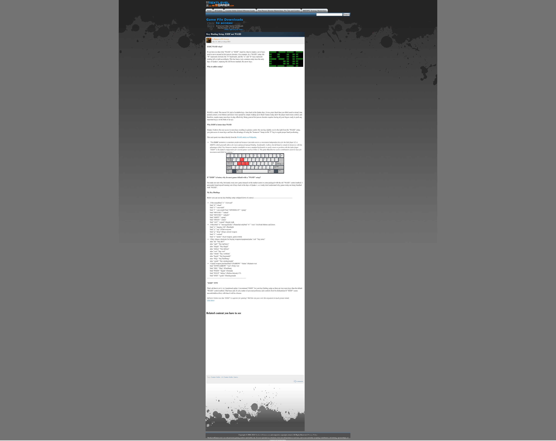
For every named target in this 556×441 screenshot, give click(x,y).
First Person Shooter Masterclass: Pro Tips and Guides (279, 11)
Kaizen (216, 39)
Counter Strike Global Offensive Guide (240, 11)
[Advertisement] (297, 24)
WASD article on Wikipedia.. (247, 137)
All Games (218, 11)
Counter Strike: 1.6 (217, 377)
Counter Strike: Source (231, 377)
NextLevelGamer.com (262, 435)
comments (300, 381)
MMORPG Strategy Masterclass (314, 11)
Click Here (210, 300)
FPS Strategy (225, 39)
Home (209, 11)
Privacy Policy (312, 435)
